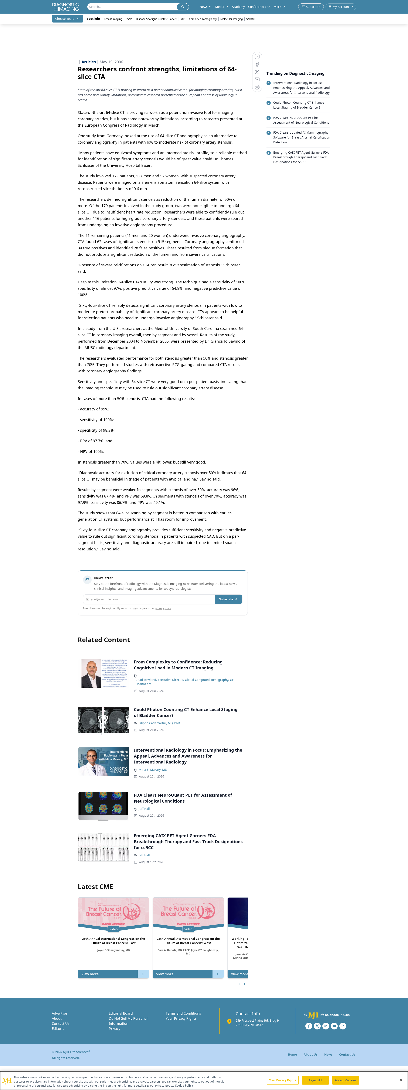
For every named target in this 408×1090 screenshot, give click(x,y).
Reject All (315, 1080)
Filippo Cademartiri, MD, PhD (159, 723)
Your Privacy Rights (181, 1018)
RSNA (129, 19)
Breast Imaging (113, 19)
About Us (310, 1054)
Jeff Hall (144, 809)
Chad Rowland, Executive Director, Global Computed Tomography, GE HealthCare (185, 682)
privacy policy (163, 608)
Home (292, 1054)
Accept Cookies (345, 1080)
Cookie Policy (184, 1085)
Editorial (58, 1028)
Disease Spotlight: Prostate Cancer (156, 19)
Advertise (59, 1013)
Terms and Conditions (183, 1013)
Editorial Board (121, 1013)
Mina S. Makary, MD (153, 770)
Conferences (257, 7)
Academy (238, 7)
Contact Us (60, 1023)
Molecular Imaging (231, 19)
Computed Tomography (203, 19)
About (57, 1018)
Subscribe (226, 599)
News (328, 1054)
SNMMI (250, 19)
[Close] (401, 1080)
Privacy (114, 1028)
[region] (204, 1080)
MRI (183, 19)
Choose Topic (64, 19)
